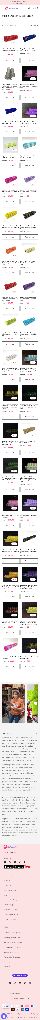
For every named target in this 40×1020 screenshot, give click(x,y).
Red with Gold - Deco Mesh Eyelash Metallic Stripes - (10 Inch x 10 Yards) (10, 298)
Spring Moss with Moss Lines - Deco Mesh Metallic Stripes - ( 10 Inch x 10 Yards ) (10, 478)
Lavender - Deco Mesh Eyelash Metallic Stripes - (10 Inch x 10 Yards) (28, 191)
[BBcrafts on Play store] (19, 868)
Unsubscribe (8, 858)
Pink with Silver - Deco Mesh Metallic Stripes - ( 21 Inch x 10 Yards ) (29, 86)
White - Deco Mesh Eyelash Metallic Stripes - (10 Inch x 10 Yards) (10, 370)
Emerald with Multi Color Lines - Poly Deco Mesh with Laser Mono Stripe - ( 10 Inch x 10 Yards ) (29, 406)
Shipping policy (32, 1017)
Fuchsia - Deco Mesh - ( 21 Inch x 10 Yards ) (10, 657)
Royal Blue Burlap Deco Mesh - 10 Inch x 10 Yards (10, 122)
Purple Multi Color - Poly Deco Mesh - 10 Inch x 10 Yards (28, 49)
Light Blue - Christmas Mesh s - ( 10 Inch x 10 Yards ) (29, 156)
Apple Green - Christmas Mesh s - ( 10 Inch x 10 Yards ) (10, 156)
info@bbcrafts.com (11, 852)
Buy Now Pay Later (10, 909)
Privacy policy (9, 1017)
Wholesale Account (10, 890)
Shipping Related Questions (13, 942)
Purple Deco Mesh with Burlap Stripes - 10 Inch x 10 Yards (28, 122)
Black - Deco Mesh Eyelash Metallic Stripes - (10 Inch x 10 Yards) (28, 227)
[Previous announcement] (4, 2)
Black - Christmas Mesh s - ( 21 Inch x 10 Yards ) (29, 657)
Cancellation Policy (10, 900)
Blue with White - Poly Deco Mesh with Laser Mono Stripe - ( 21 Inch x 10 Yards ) (29, 370)
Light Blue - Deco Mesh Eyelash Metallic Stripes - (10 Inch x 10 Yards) (29, 334)
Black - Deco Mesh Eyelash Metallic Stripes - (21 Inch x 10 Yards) (28, 551)
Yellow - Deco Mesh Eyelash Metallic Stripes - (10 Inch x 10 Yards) (10, 227)
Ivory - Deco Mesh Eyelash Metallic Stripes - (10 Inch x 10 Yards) (28, 263)
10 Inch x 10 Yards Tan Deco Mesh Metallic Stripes (28, 442)
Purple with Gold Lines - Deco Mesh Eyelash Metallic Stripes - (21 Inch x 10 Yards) (29, 587)
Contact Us (7, 885)
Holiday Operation (10, 919)
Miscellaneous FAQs (11, 952)
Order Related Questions (12, 947)
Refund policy (34, 1014)
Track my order (9, 962)
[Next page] (26, 677)
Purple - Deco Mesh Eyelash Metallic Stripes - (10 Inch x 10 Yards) (28, 298)
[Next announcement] (36, 2)
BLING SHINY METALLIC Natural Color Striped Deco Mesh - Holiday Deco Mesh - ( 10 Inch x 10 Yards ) (11, 87)
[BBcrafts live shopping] (27, 868)
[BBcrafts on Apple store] (9, 868)
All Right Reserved (21, 1014)
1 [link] (13, 677)
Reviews (7, 966)
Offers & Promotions (11, 914)
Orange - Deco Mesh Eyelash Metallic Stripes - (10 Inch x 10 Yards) (10, 263)
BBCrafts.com (11, 1014)
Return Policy (8, 905)
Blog (5, 895)
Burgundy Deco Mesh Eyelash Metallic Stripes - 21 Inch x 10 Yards (10, 622)
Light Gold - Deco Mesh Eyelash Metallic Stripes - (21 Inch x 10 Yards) (10, 587)
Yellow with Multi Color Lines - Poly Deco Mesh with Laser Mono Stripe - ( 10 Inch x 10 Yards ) (10, 406)
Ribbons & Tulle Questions (13, 933)
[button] (29, 8)
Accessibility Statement (12, 957)
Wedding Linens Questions (13, 937)
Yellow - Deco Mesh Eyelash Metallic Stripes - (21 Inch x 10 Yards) (10, 551)
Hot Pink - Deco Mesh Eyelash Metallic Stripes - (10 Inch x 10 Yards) (10, 191)
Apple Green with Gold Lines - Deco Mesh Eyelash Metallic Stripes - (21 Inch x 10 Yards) (28, 622)
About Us (7, 880)
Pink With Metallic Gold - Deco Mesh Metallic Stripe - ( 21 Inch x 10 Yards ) (10, 515)
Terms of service (21, 1017)
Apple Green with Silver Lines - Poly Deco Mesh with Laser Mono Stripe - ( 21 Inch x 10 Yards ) (29, 479)
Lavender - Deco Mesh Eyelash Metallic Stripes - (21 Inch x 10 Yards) (28, 515)
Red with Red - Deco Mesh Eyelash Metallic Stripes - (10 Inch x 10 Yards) (10, 50)
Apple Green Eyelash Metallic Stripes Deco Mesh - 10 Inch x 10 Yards (10, 334)
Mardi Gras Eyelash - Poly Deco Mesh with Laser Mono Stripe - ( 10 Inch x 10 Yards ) (11, 443)
